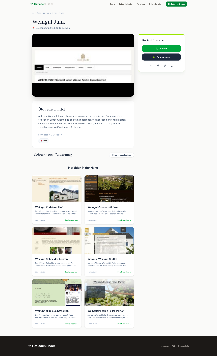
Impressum (164, 346)
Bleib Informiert (155, 4)
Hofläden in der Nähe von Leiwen (48, 13)
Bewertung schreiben (121, 155)
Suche (112, 4)
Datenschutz (183, 346)
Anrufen (163, 48)
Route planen (163, 57)
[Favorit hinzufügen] (172, 66)
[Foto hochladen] (151, 66)
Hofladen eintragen (176, 4)
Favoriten (141, 4)
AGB (173, 346)
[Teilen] (158, 66)
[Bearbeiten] (165, 66)
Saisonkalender (126, 4)
